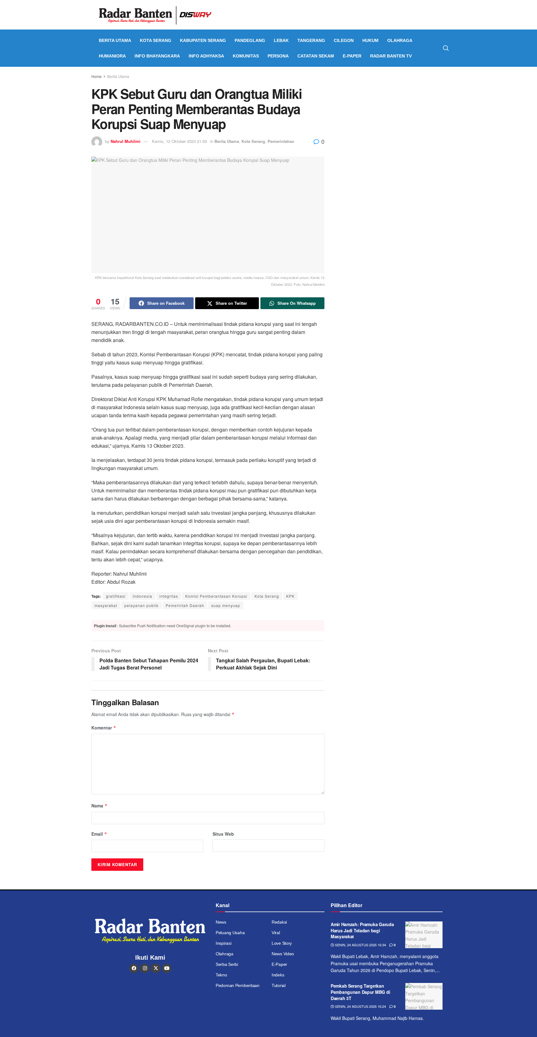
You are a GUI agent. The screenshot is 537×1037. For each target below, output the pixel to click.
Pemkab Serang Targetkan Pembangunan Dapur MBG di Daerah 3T (360, 992)
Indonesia (142, 596)
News (221, 922)
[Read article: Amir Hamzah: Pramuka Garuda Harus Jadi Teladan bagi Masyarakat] (424, 934)
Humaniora (112, 55)
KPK (290, 596)
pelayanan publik (141, 605)
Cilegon (344, 40)
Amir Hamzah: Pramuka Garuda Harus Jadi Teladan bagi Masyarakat (362, 930)
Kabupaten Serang (203, 40)
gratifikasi (116, 596)
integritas (168, 596)
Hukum (370, 40)
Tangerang (311, 40)
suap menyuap (225, 605)
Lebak (281, 40)
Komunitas (246, 55)
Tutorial (279, 985)
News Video (283, 953)
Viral (276, 932)
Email (99, 834)
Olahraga (399, 40)
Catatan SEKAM (315, 55)
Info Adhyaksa (206, 55)
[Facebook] (134, 968)
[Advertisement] (392, 119)
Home (96, 76)
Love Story (282, 943)
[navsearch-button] (446, 48)
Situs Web (223, 834)
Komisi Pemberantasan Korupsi (216, 596)
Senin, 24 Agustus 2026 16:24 (360, 1006)
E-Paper (352, 55)
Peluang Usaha (230, 932)
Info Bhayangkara (157, 55)
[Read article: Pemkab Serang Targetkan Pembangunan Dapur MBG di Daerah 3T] (424, 996)
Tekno (221, 974)
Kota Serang (155, 40)
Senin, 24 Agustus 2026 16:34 (360, 944)
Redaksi (279, 922)
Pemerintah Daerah (185, 605)
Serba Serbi (227, 964)
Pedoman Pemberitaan (237, 985)
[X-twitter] (155, 968)
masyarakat (105, 605)
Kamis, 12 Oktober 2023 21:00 (179, 141)
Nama (99, 805)
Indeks (278, 974)
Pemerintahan (281, 141)
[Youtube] (166, 968)
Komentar (103, 727)
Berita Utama (115, 40)
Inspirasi (223, 943)
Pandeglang (250, 40)
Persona (278, 55)
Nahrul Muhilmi (125, 141)
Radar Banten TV (391, 55)
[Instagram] (144, 968)
